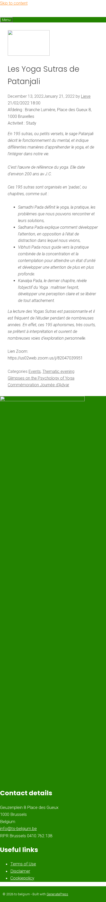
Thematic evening (58, 371)
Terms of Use (23, 863)
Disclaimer (20, 871)
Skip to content (14, 3)
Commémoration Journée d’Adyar (38, 384)
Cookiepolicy (22, 878)
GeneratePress (57, 894)
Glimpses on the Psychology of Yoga (41, 378)
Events (35, 371)
